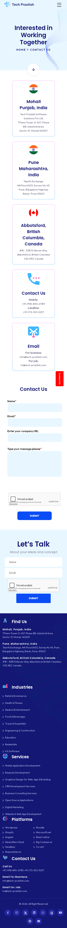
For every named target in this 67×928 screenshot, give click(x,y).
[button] (34, 515)
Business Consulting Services (21, 793)
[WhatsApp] (43, 912)
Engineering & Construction (20, 730)
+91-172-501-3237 (33, 312)
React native (42, 837)
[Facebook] (7, 912)
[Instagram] (16, 912)
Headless (10, 846)
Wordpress (11, 827)
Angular (9, 837)
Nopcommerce (13, 851)
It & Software (12, 751)
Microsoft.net (43, 832)
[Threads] (51, 912)
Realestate (11, 744)
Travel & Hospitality (15, 723)
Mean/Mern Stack (14, 842)
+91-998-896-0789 (33, 303)
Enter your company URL (23, 431)
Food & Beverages (15, 716)
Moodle (40, 827)
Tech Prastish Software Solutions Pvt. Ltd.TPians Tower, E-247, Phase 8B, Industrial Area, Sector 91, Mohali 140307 (33, 122)
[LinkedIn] (34, 912)
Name (11, 401)
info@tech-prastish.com (33, 357)
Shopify (9, 832)
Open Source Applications (19, 800)
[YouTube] (60, 912)
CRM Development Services (20, 786)
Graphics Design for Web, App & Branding (28, 779)
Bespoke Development (17, 772)
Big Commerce (44, 842)
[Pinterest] (29, 921)
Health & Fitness (14, 703)
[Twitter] (25, 912)
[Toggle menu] (58, 4)
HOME (21, 49)
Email (11, 416)
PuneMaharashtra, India (33, 169)
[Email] (38, 921)
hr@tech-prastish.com (33, 365)
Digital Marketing (14, 807)
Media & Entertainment (17, 709)
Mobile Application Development (22, 765)
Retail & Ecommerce (15, 695)
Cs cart (40, 846)
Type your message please (24, 449)
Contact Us (59, 379)
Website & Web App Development (23, 814)
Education (10, 737)
